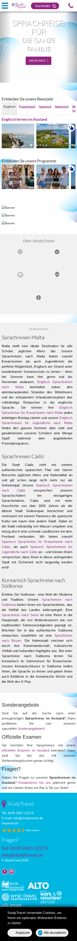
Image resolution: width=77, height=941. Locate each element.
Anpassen (20, 932)
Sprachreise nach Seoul (20, 615)
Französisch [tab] (27, 106)
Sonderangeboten (31, 728)
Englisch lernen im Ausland (24, 119)
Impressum (10, 823)
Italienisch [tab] (62, 106)
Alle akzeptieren (52, 932)
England (18, 136)
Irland (52, 136)
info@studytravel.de (28, 818)
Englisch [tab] (9, 106)
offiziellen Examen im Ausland (25, 750)
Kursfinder (43, 6)
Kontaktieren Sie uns (34, 782)
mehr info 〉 (38, 61)
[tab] (31, 145)
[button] (6, 47)
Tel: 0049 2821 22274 (17, 813)
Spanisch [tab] (45, 106)
